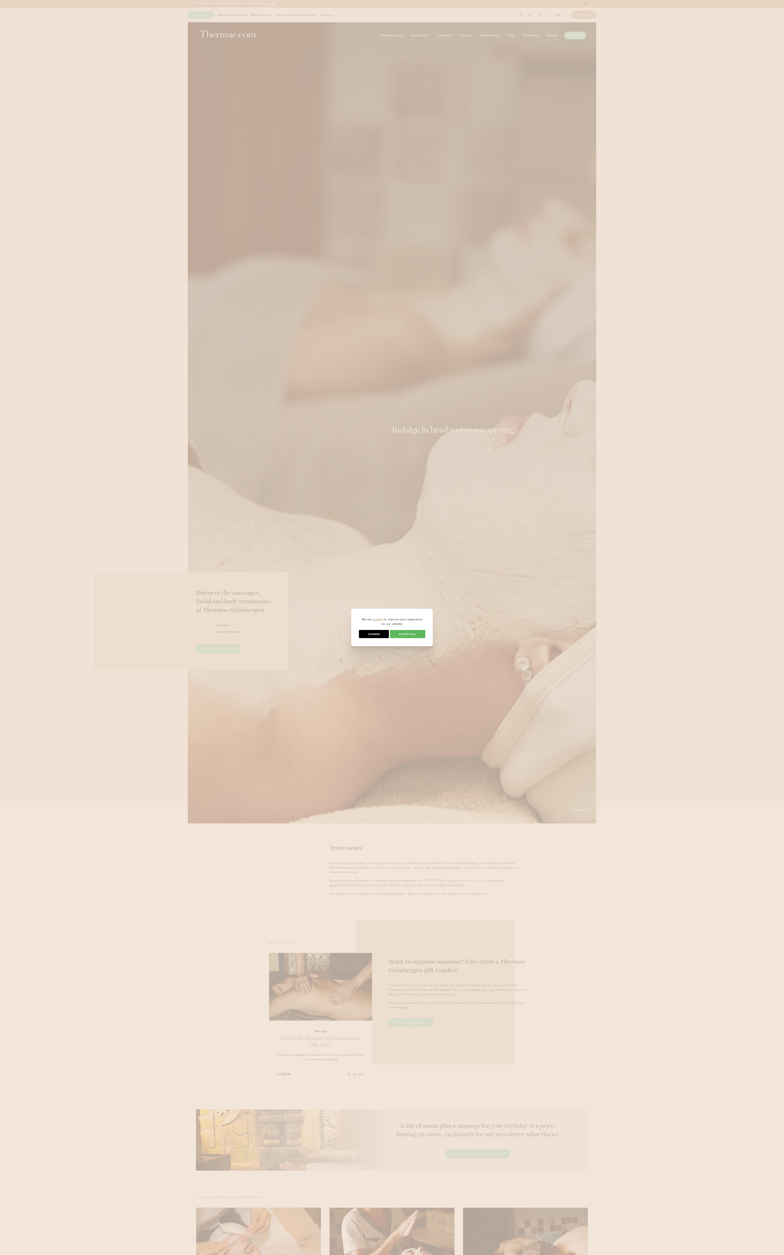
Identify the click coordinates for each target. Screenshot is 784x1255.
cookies (377, 619)
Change (374, 634)
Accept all (407, 634)
